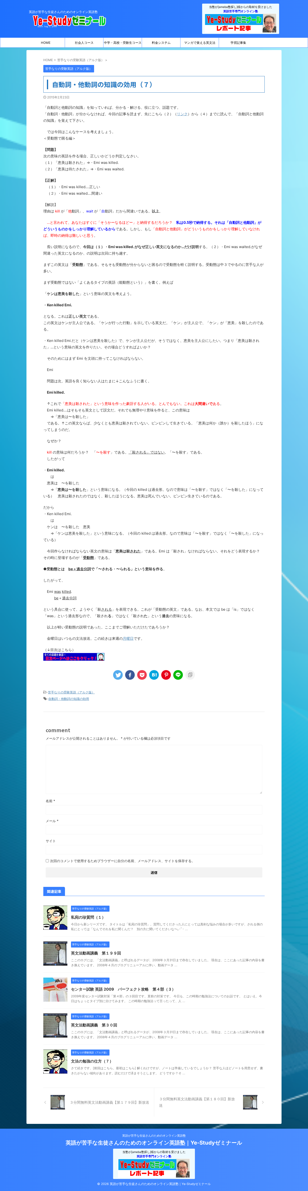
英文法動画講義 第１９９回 (96, 953)
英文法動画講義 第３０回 (94, 1025)
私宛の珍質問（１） (88, 917)
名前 (50, 801)
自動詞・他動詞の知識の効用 (68, 699)
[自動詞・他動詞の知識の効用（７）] (154, 675)
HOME (46, 43)
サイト (51, 841)
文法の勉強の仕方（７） (92, 1061)
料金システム (161, 43)
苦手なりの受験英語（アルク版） (71, 692)
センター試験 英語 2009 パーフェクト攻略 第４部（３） (123, 989)
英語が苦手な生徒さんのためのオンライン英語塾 (154, 1135)
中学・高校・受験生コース (122, 43)
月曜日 (128, 638)
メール (52, 821)
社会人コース (84, 43)
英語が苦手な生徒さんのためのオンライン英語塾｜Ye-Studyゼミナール (154, 1143)
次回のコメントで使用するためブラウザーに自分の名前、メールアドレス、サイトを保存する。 (122, 861)
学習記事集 (238, 43)
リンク (182, 114)
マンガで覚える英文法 (199, 43)
